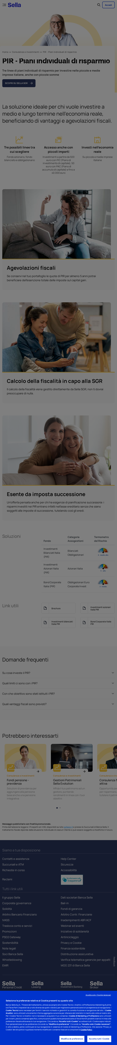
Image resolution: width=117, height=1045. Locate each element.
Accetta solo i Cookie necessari (98, 995)
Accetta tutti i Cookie (99, 1039)
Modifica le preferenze (72, 1039)
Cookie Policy (86, 1029)
